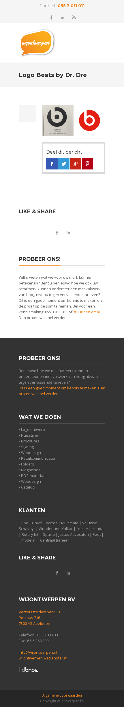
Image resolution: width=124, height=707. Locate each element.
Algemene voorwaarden (62, 695)
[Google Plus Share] (75, 163)
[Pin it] (87, 163)
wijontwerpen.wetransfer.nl (43, 658)
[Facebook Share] (52, 163)
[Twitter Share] (63, 163)
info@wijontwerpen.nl (38, 652)
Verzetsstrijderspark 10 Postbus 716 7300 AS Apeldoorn (39, 617)
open (99, 40)
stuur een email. (87, 311)
